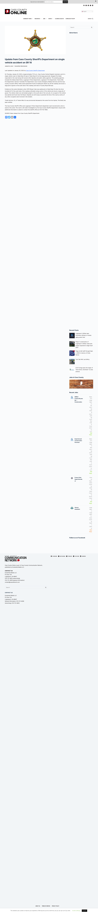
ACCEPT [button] (84, 910)
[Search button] (91, 27)
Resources (37, 18)
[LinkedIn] (92, 5)
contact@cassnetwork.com (12, 582)
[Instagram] (86, 5)
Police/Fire (17, 66)
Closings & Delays (59, 18)
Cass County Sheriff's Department (35, 70)
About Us (38, 906)
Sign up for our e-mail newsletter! (37, 1)
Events (50, 18)
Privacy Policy (55, 906)
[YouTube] (90, 5)
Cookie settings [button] (76, 910)
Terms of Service (46, 906)
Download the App (70, 18)
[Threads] (88, 5)
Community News (27, 18)
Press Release (23, 66)
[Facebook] (84, 5)
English (84, 11)
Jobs (44, 18)
